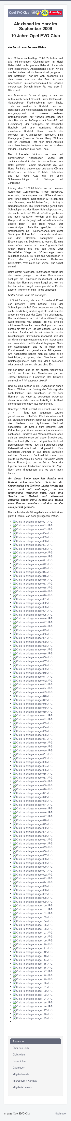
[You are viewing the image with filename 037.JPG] (32, 661)
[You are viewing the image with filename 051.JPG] (32, 715)
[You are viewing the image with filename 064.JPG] (32, 765)
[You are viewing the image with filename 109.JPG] (32, 940)
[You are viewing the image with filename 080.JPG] (32, 827)
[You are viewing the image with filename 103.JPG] (32, 917)
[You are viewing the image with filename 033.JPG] (32, 645)
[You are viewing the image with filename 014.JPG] (32, 571)
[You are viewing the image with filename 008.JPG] (32, 548)
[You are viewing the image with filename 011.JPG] (32, 560)
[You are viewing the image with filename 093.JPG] (32, 878)
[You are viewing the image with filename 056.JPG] (32, 734)
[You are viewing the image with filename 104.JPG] (32, 920)
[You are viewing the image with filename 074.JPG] (32, 804)
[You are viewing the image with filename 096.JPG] (32, 889)
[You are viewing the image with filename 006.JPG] (32, 540)
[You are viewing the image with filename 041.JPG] (32, 676)
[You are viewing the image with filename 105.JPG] (32, 924)
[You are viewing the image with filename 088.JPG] (32, 858)
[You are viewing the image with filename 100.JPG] (32, 905)
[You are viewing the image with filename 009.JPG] (32, 552)
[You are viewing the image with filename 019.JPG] (32, 591)
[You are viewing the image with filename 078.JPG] (32, 820)
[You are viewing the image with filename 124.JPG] (32, 998)
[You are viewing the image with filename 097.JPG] (32, 893)
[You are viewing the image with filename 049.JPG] (32, 707)
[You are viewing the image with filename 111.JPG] (32, 948)
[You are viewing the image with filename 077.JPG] (32, 816)
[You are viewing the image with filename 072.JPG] (32, 796)
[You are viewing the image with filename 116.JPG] (32, 967)
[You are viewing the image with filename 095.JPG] (32, 886)
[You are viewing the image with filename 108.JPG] (32, 936)
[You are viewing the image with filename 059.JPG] (32, 746)
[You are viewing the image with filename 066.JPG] (32, 773)
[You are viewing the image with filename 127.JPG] (32, 1010)
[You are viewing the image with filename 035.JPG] (32, 653)
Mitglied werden (21, 1074)
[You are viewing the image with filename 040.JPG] (32, 672)
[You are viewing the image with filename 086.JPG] (32, 851)
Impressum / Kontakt (25, 1080)
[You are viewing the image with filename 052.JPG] (32, 719)
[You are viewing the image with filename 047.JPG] (32, 699)
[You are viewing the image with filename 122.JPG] (32, 990)
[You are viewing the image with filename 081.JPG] (32, 831)
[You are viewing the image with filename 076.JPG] (32, 812)
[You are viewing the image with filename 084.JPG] (32, 843)
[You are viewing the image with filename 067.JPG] (32, 777)
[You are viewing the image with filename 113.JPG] (32, 955)
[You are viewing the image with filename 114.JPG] (32, 959)
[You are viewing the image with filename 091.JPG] (32, 870)
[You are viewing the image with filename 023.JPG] (32, 606)
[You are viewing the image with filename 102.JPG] (32, 913)
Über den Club (21, 1048)
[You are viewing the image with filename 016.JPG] (32, 579)
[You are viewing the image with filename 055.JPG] (32, 730)
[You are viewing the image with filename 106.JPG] (32, 928)
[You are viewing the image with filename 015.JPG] (32, 575)
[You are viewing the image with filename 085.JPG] (32, 847)
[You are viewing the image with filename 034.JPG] (32, 649)
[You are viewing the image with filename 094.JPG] (32, 882)
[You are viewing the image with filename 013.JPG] (32, 568)
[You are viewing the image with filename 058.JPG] (32, 742)
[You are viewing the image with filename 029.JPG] (32, 630)
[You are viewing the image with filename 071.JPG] (32, 793)
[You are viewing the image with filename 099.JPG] (32, 901)
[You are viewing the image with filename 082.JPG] (32, 835)
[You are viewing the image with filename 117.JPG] (32, 971)
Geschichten (20, 1061)
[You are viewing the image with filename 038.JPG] (32, 665)
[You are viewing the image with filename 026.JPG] (32, 618)
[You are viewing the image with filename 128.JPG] (32, 1013)
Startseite (18, 1041)
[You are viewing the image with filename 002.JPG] (32, 525)
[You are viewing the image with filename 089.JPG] (32, 862)
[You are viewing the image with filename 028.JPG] (32, 626)
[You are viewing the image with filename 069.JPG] (32, 785)
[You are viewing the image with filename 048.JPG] (32, 703)
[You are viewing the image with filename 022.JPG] (32, 602)
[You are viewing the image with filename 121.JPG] (32, 986)
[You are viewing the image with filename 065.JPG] (32, 769)
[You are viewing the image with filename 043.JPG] (32, 684)
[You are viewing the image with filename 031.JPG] (32, 637)
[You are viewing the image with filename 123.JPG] (32, 994)
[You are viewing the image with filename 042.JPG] (32, 680)
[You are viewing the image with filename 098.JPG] (32, 897)
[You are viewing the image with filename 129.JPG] (32, 1017)
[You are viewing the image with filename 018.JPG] (32, 587)
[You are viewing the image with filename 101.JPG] (32, 909)
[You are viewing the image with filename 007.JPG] (32, 544)
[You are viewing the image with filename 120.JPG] (32, 983)
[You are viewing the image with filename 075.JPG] (32, 808)
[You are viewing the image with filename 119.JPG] (32, 979)
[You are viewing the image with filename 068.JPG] (32, 781)
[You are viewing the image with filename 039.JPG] (32, 668)
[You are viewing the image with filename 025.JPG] (32, 614)
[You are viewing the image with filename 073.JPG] (32, 800)
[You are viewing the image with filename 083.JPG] (32, 839)
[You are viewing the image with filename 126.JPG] (32, 1006)
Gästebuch (19, 1067)
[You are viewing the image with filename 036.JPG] (32, 657)
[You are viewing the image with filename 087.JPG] (32, 855)
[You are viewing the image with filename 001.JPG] (32, 521)
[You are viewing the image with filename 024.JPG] (32, 610)
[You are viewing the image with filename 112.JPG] (32, 952)
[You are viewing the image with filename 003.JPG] (32, 529)
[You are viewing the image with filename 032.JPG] (32, 641)
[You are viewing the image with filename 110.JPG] (32, 944)
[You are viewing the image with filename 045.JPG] (32, 692)
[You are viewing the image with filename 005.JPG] (32, 536)
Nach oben (61, 1113)
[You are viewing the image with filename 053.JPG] (32, 723)
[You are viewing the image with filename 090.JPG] (32, 866)
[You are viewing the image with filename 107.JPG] (32, 932)
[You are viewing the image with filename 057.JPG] (32, 738)
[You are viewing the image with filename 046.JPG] (32, 696)
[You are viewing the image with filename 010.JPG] (32, 556)
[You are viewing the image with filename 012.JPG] (32, 564)
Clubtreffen (19, 1054)
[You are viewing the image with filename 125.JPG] (32, 1002)
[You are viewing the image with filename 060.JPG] (32, 750)
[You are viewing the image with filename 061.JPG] (32, 754)
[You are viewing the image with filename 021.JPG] (32, 599)
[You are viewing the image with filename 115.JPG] (32, 963)
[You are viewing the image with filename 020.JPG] (32, 595)
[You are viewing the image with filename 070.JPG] (32, 789)
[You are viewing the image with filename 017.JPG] (32, 583)
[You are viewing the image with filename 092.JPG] (32, 874)
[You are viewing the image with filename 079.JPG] (32, 823)
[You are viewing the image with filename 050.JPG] (32, 711)
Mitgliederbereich (22, 1087)
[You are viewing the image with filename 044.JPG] (32, 688)
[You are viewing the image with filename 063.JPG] (32, 761)
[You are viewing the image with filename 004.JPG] (32, 533)
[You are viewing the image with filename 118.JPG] (32, 975)
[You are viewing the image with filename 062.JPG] (32, 758)
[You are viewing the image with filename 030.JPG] (32, 633)
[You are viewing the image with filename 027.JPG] (32, 622)
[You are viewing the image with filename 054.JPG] (32, 726)
